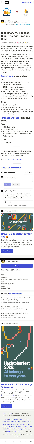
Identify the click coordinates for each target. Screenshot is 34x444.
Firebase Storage (10, 117)
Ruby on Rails (17, 434)
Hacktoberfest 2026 (7, 396)
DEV (8, 433)
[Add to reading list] (19, 441)
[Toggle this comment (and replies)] (2, 194)
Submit (7, 184)
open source (17, 431)
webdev (4, 43)
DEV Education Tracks (8, 421)
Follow (17, 266)
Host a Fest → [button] (7, 251)
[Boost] (26, 441)
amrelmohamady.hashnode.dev (23, 24)
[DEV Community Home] (7, 2)
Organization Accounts (9, 424)
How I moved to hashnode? (14, 308)
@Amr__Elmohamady (14, 159)
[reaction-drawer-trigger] (4, 441)
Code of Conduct (12, 205)
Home (6, 419)
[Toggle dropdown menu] (31, 190)
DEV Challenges (13, 419)
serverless (12, 43)
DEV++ (21, 419)
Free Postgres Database (14, 426)
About (28, 424)
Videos (26, 419)
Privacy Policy (18, 429)
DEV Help (17, 421)
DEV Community (7, 413)
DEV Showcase (21, 424)
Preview (15, 184)
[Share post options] (31, 441)
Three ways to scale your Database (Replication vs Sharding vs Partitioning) (16, 300)
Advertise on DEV (26, 421)
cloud (27, 43)
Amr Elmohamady (11, 21)
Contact (4, 426)
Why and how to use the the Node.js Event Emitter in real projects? (14, 315)
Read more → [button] (7, 406)
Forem (8, 431)
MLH (31, 426)
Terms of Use (27, 429)
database (20, 43)
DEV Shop (25, 426)
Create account (27, 2)
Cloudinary (7, 76)
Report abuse (23, 205)
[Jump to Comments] (12, 441)
